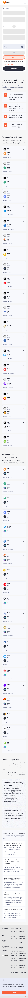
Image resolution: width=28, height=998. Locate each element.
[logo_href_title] (8, 2)
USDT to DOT (14, 945)
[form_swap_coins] (14, 26)
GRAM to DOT (22, 972)
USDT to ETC (22, 967)
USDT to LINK (14, 953)
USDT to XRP (14, 938)
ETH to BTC (14, 934)
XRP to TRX (22, 970)
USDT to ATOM (22, 953)
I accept (14, 992)
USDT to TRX (22, 965)
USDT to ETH (22, 931)
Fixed (14, 52)
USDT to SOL (14, 941)
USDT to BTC (14, 931)
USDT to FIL (14, 967)
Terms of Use (10, 62)
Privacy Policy (9, 64)
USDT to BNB (22, 936)
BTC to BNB (22, 934)
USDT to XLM (22, 960)
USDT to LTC (14, 947)
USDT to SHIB (22, 945)
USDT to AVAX (14, 951)
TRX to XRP (14, 970)
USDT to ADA (22, 938)
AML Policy (17, 62)
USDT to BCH (22, 955)
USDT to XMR (14, 955)
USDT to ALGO (14, 960)
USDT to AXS (14, 965)
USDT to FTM (14, 958)
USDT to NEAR (22, 958)
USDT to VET (14, 963)
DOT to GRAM (14, 972)
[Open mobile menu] (25, 2)
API (2, 931)
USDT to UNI (22, 951)
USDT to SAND (22, 963)
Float (13, 57)
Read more (21, 989)
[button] (15, 57)
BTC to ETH (14, 936)
